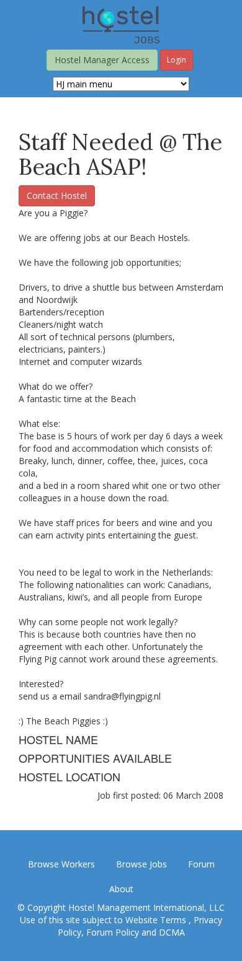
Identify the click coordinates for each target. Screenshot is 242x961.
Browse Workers (61, 864)
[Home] (121, 24)
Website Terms (157, 920)
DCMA (172, 932)
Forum (201, 864)
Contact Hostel (57, 195)
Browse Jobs (141, 864)
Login (176, 60)
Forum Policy (112, 932)
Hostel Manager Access (102, 60)
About (121, 889)
